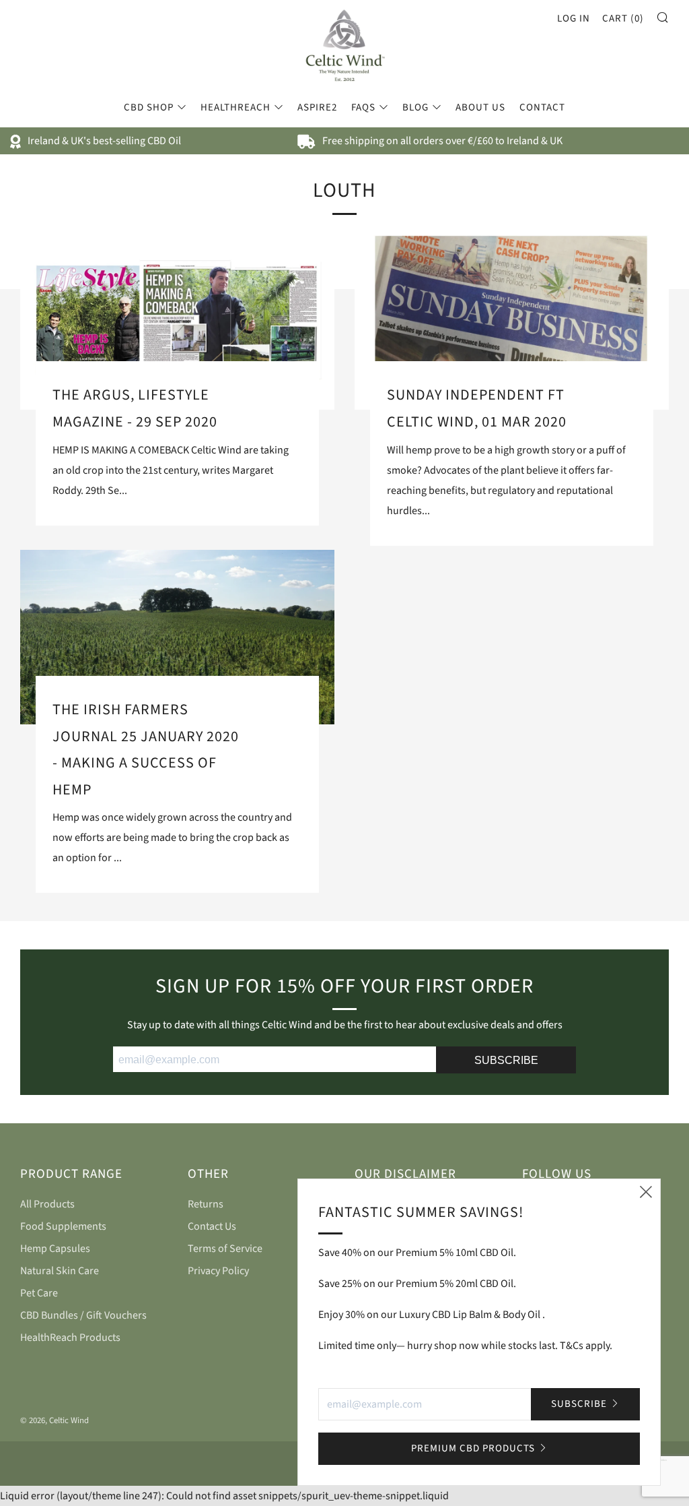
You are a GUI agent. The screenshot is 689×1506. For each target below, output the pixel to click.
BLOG (415, 107)
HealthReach (235, 107)
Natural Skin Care (59, 1270)
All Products (47, 1204)
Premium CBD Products (473, 1448)
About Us (480, 107)
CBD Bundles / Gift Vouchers (83, 1315)
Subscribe (579, 1404)
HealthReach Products (70, 1337)
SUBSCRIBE (506, 1060)
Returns (205, 1204)
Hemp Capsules (55, 1248)
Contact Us (212, 1226)
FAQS (363, 107)
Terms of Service (225, 1248)
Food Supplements (63, 1226)
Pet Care (39, 1293)
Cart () (623, 18)
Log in (573, 18)
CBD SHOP (149, 107)
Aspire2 (317, 107)
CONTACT (542, 107)
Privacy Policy (218, 1270)
